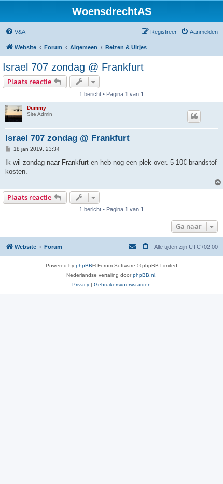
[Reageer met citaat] (194, 116)
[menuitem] (15, 31)
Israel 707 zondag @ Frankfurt (73, 67)
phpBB (84, 265)
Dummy (36, 108)
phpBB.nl (144, 275)
